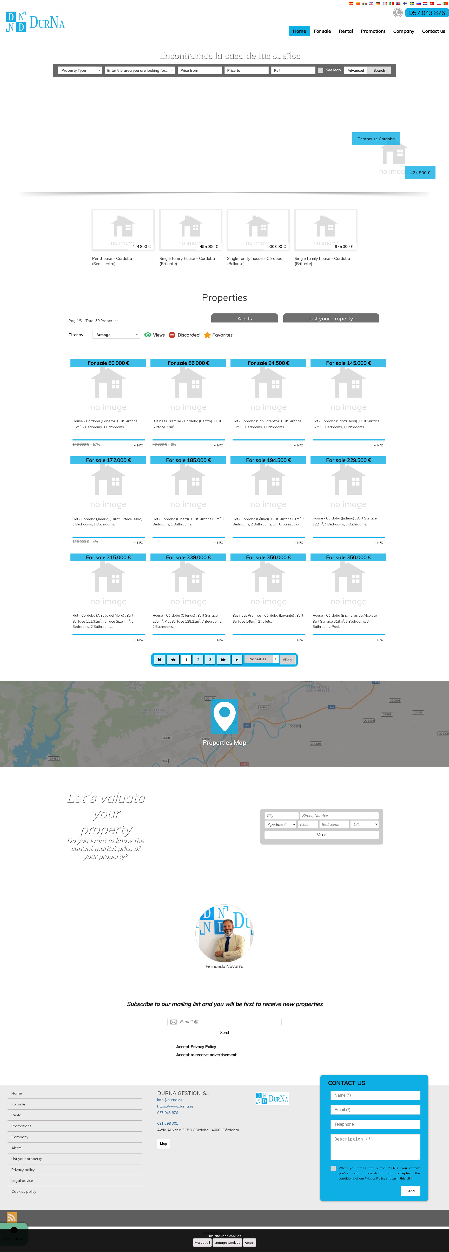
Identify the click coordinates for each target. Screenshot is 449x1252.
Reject (249, 1242)
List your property (331, 318)
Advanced (356, 70)
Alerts (244, 318)
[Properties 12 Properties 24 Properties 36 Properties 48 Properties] (262, 659)
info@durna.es (169, 1099)
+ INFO (138, 445)
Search (379, 70)
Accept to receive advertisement (206, 1054)
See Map (333, 70)
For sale (322, 31)
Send (224, 1032)
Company (403, 31)
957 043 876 (167, 1112)
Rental (346, 31)
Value (321, 835)
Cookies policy (23, 1191)
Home (299, 31)
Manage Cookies (227, 1242)
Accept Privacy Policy (196, 1046)
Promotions (373, 31)
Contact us (433, 31)
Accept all (202, 1242)
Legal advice (22, 1180)
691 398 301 (167, 1123)
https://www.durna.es (175, 1106)
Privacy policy (23, 1169)
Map (163, 1144)
